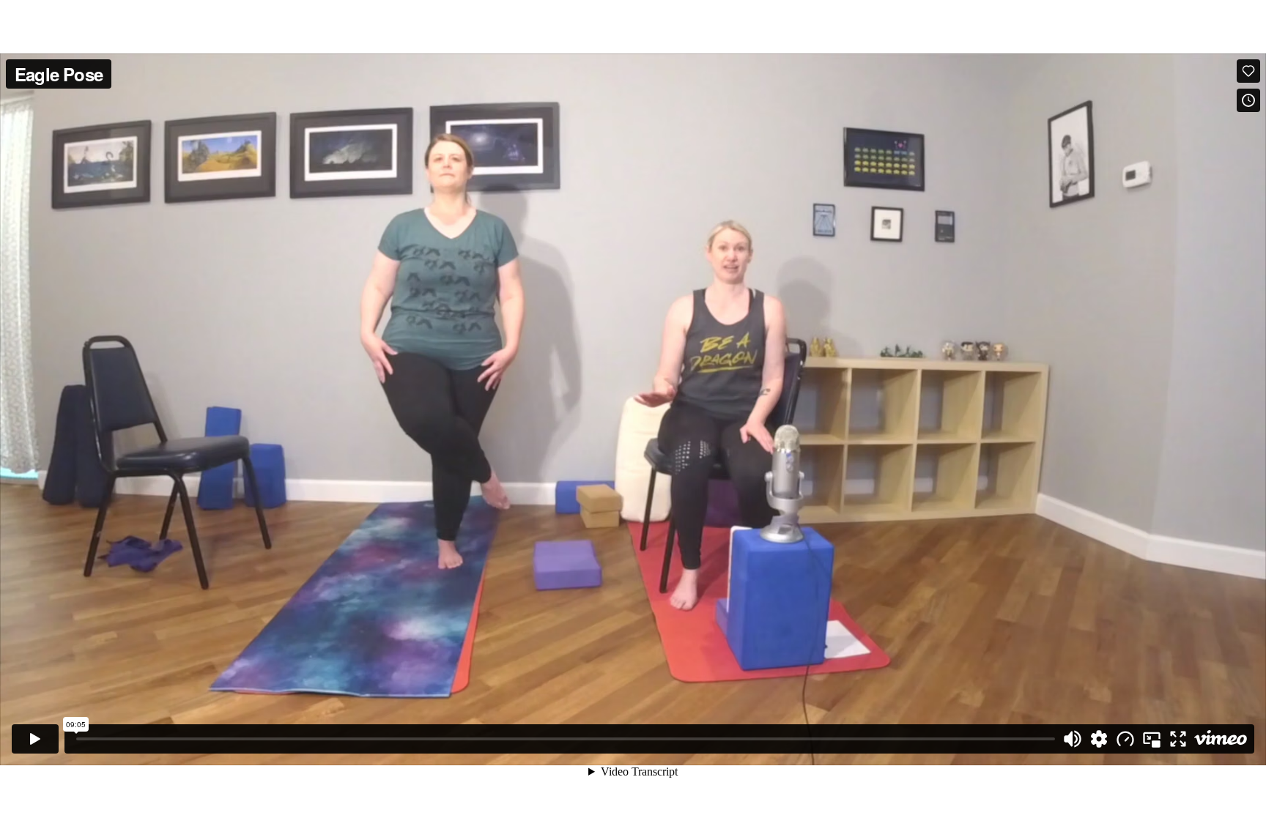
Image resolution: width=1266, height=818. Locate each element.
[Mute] (1072, 739)
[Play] (35, 739)
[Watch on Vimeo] (1220, 739)
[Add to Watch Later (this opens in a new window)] (1248, 100)
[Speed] (1125, 739)
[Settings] (1099, 739)
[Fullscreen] (1178, 739)
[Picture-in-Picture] (1151, 739)
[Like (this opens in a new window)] (1248, 71)
